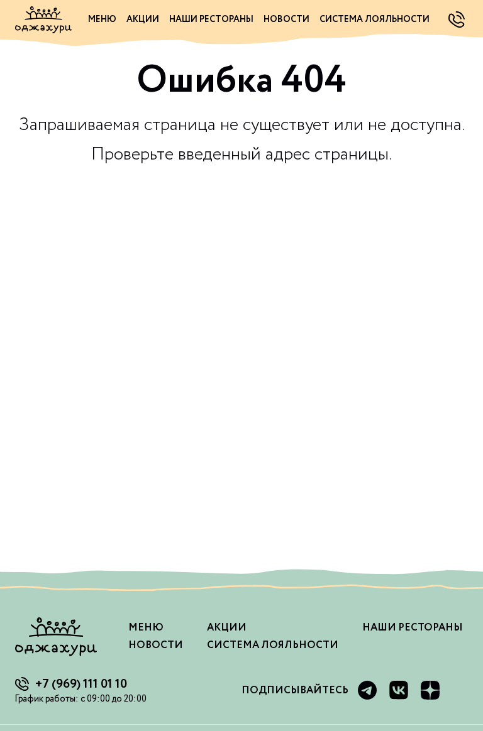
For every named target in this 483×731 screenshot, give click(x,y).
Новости (286, 19)
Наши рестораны (211, 19)
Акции (142, 19)
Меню (102, 19)
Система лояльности (374, 19)
